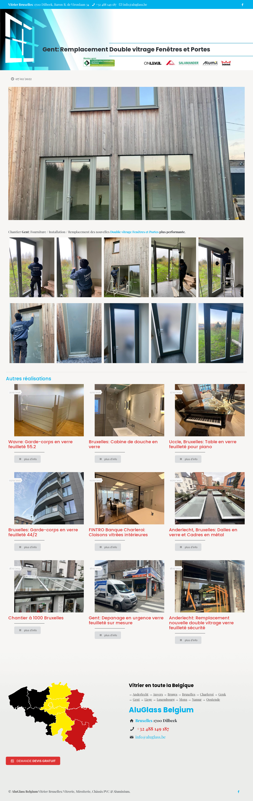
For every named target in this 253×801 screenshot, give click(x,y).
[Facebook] (243, 5)
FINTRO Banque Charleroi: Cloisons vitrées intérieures (118, 532)
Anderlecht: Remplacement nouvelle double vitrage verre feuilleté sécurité (201, 623)
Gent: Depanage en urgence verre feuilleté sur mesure (126, 620)
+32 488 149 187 (106, 4)
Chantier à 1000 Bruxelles (36, 618)
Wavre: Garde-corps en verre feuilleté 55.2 (40, 444)
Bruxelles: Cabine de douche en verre (123, 444)
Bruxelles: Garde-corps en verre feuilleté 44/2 (43, 532)
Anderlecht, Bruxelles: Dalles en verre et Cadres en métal (203, 532)
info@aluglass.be (135, 4)
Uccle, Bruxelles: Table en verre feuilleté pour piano (202, 444)
